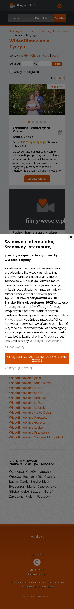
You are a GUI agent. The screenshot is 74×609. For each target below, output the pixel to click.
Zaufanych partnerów (20, 306)
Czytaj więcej (14, 347)
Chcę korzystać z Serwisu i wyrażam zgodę (37, 359)
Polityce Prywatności (47, 341)
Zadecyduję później (18, 368)
